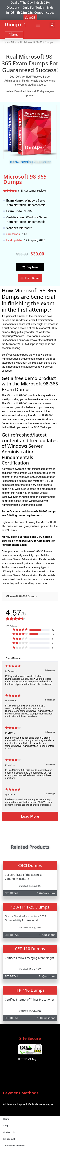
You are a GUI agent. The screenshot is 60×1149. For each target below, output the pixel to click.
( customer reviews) (33, 190)
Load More (30, 816)
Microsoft (16, 42)
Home (5, 42)
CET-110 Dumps (30, 948)
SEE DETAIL (12, 893)
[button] (38, 25)
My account (9, 1139)
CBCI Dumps (30, 865)
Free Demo (32, 278)
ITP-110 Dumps (30, 990)
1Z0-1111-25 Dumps (30, 907)
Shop (5, 1125)
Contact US (8, 1132)
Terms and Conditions (14, 1145)
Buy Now (32, 267)
